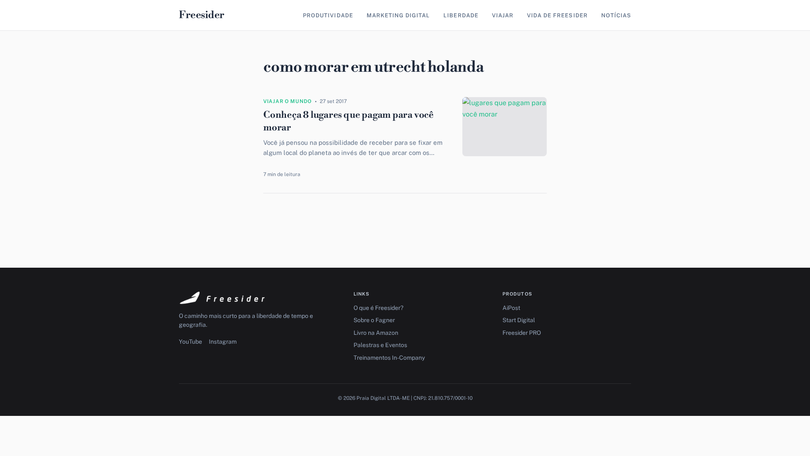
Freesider (201, 15)
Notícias (616, 15)
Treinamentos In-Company (389, 357)
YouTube (190, 341)
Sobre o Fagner (374, 320)
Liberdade (460, 15)
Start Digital (518, 320)
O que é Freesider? (378, 307)
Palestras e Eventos (380, 345)
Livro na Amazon (376, 332)
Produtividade (328, 15)
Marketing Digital (398, 15)
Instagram (223, 341)
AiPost (511, 307)
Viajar (502, 15)
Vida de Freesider (557, 15)
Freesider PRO (521, 332)
